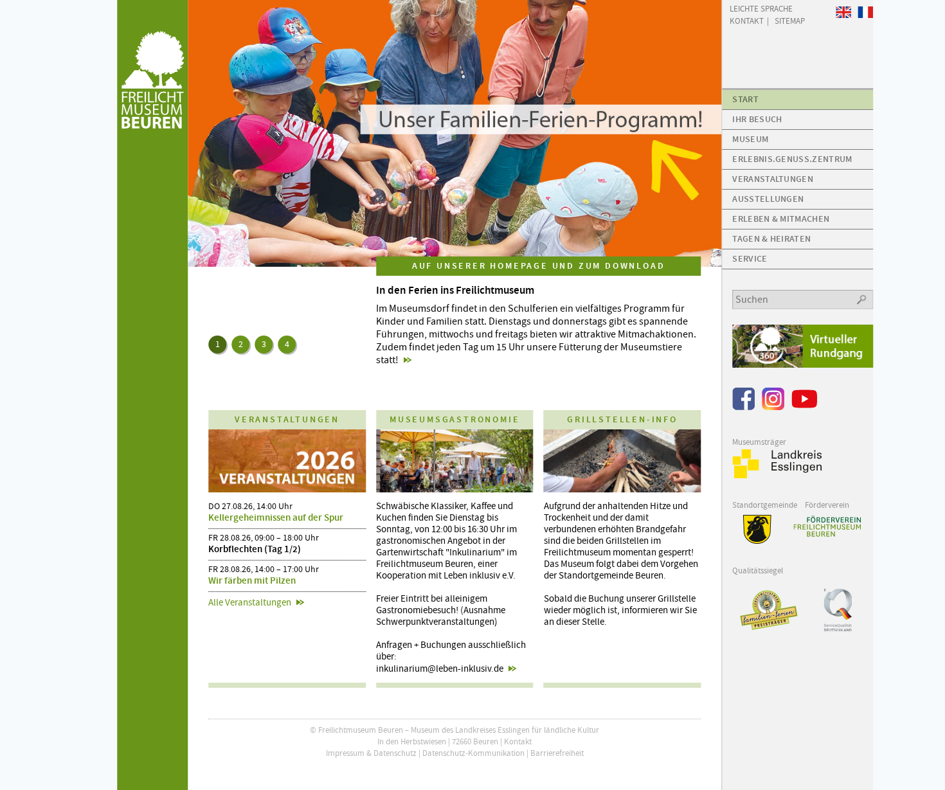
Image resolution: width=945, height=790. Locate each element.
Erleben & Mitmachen (780, 219)
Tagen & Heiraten (771, 239)
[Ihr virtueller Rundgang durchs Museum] (802, 364)
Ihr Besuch (757, 119)
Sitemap (790, 20)
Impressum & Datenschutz (371, 753)
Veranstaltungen (772, 179)
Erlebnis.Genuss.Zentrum (792, 159)
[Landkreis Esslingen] (777, 475)
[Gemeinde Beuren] (751, 540)
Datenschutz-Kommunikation (473, 753)
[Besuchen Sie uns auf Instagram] (773, 407)
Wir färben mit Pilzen (252, 580)
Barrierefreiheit (557, 753)
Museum (750, 139)
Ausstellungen (768, 199)
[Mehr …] (454, 133)
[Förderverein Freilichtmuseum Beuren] (827, 525)
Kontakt (518, 741)
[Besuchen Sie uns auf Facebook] (743, 407)
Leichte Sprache (761, 8)
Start (745, 99)
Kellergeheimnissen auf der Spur (275, 517)
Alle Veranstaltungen (249, 602)
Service (749, 259)
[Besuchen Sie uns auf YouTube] (804, 407)
